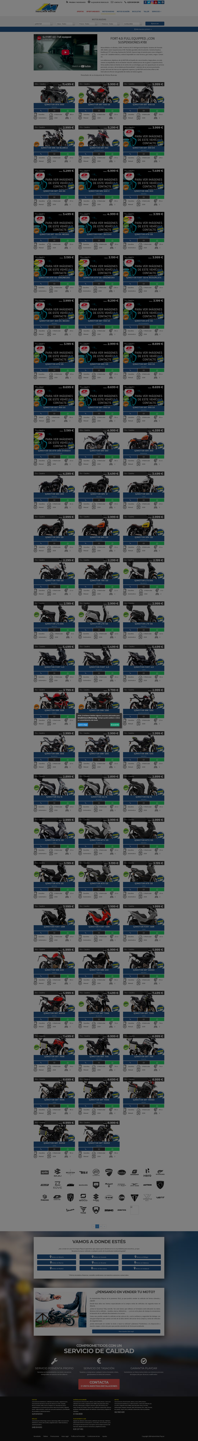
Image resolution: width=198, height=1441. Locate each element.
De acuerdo (115, 725)
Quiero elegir (82, 725)
